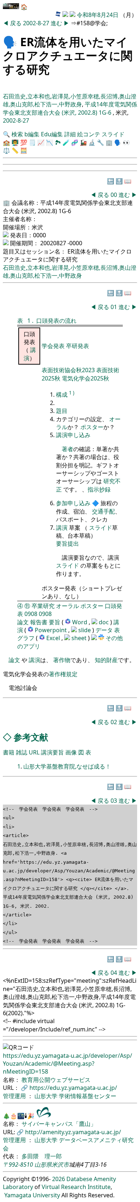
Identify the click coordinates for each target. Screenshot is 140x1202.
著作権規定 (63, 674)
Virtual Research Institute (76, 1187)
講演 (61, 528)
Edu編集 (52, 134)
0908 (30, 614)
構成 (61, 395)
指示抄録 (99, 489)
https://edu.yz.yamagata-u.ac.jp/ (73, 1088)
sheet (79, 638)
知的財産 (106, 660)
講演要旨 (52, 752)
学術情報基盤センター (87, 1096)
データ (104, 630)
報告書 (38, 622)
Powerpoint (51, 630)
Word (79, 622)
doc (104, 622)
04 (114, 973)
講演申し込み (73, 435)
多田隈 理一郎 (42, 1156)
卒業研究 (43, 606)
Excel (53, 638)
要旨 (54, 622)
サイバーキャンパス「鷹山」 (59, 1124)
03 (114, 801)
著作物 (61, 660)
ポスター (91, 427)
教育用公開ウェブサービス (56, 1080)
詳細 (70, 134)
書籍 (8, 752)
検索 (17, 134)
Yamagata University (32, 1195)
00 (114, 195)
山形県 (43, 1164)
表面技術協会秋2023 (69, 370)
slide (85, 630)
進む (57, 23)
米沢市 (60, 1164)
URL (34, 752)
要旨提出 (67, 543)
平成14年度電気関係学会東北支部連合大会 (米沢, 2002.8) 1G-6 (70, 108)
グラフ (25, 638)
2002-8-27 (36, 23)
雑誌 (21, 752)
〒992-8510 (18, 1164)
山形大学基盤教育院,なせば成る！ (67, 766)
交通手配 (103, 511)
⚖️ (6, 150)
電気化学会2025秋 (85, 378)
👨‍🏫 (15, 142)
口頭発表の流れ (56, 321)
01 (114, 307)
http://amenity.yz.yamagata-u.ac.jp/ (73, 1132)
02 (114, 722)
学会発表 (54, 346)
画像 (71, 752)
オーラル (67, 606)
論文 (23, 622)
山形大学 (46, 1096)
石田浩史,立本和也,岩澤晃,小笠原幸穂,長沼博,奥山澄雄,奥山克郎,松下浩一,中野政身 (69, 100)
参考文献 (31, 737)
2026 (58, 1179)
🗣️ (10, 41)
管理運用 (15, 1096)
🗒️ (32, 142)
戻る (16, 23)
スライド (113, 134)
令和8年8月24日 (97, 15)
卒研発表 (77, 346)
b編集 (31, 134)
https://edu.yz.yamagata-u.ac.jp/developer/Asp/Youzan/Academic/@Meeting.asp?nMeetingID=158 (67, 1064)
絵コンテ (88, 134)
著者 (67, 449)
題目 (61, 411)
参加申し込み (73, 503)
